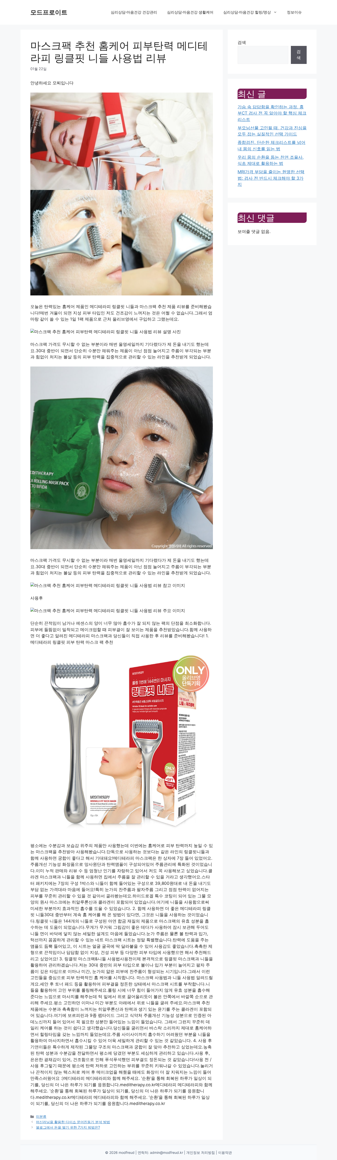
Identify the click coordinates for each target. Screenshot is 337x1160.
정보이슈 (294, 12)
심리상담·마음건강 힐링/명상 (247, 12)
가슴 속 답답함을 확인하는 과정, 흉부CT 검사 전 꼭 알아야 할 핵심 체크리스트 (272, 113)
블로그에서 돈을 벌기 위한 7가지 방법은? (68, 1127)
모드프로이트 (48, 12)
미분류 (41, 1116)
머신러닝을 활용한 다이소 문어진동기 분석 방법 (73, 1122)
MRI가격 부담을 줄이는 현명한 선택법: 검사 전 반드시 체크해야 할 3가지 (271, 178)
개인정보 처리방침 (200, 1152)
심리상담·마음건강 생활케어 (190, 12)
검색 (242, 42)
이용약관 (225, 1152)
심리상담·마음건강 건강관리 (134, 12)
